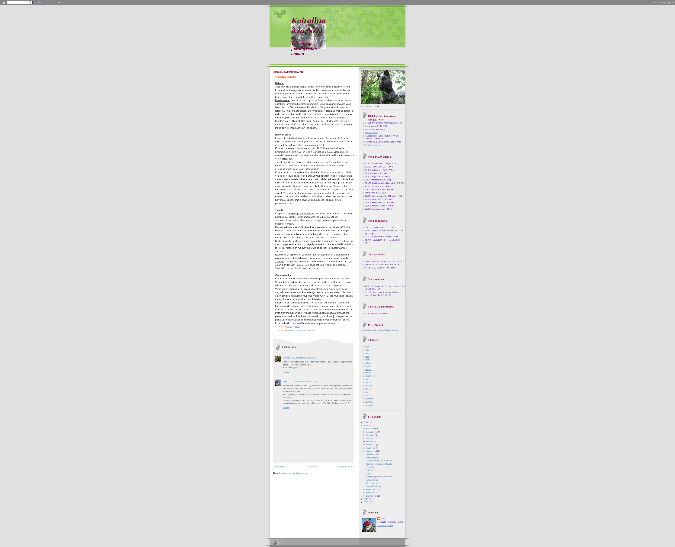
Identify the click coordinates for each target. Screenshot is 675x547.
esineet (291, 330)
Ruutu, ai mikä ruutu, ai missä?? (379, 461)
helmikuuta (371, 493)
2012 (366, 422)
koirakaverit (370, 376)
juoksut (368, 382)
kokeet (368, 363)
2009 (366, 502)
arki (366, 353)
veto (314, 330)
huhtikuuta (370, 454)
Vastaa (286, 372)
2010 (366, 499)
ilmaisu (303, 330)
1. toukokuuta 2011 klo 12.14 (303, 357)
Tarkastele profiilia (385, 526)
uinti (366, 395)
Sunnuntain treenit (373, 483)
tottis (367, 379)
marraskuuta (372, 432)
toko (309, 330)
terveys (368, 369)
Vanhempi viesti (346, 466)
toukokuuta (371, 451)
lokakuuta (370, 435)
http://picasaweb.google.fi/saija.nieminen (380, 330)
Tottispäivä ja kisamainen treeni (379, 477)
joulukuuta (370, 429)
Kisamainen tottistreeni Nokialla (379, 464)
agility (367, 360)
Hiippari (286, 357)
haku (297, 330)
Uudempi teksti (280, 466)
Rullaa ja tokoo (372, 480)
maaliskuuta (371, 489)
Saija (285, 381)
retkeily (368, 389)
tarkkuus (369, 386)
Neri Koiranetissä (372, 145)
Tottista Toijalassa (373, 486)
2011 (366, 425)
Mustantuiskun (371, 132)
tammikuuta (371, 496)
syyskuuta (371, 438)
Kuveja (368, 473)
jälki (366, 392)
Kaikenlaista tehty (373, 457)
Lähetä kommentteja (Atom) (293, 473)
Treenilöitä (370, 467)
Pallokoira (370, 470)
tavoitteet (369, 405)
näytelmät (369, 399)
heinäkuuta (371, 445)
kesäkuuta (371, 448)
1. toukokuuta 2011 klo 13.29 (305, 381)
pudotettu (369, 402)
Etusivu (313, 466)
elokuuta (370, 441)
